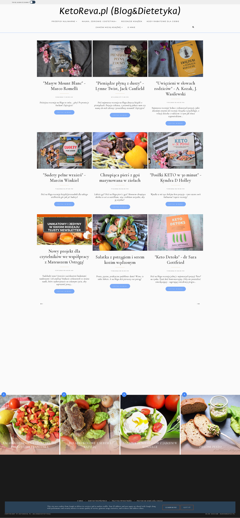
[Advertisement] (120, 335)
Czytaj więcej (64, 112)
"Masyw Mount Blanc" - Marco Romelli (64, 85)
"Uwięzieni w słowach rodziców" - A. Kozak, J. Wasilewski (175, 88)
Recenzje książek (131, 21)
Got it (187, 507)
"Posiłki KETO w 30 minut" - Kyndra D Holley (175, 177)
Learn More (171, 507)
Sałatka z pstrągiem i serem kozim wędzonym (120, 259)
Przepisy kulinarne (64, 21)
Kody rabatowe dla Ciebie (163, 21)
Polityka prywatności (122, 501)
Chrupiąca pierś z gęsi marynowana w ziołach (120, 177)
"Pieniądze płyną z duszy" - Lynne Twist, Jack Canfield (120, 85)
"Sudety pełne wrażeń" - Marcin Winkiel (64, 177)
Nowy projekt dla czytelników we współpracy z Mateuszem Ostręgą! (64, 256)
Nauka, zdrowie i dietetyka (98, 21)
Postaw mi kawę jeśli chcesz (150, 501)
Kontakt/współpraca (97, 501)
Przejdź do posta (29, 451)
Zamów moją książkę (109, 27)
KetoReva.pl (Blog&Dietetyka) (120, 11)
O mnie (131, 27)
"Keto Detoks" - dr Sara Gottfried (176, 259)
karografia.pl (227, 514)
